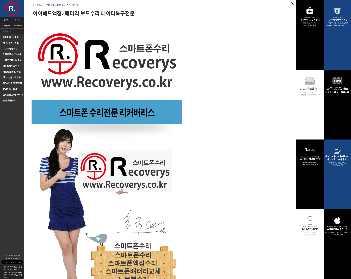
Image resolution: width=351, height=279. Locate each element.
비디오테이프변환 (11, 66)
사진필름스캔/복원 (12, 71)
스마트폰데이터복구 (12, 60)
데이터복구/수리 (11, 37)
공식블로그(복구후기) (13, 95)
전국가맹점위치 (10, 100)
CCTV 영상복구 (10, 48)
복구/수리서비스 (11, 43)
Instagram (6, 26)
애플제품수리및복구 (12, 54)
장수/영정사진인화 (12, 77)
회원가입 (18, 20)
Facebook (18, 26)
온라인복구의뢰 (10, 89)
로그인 (6, 20)
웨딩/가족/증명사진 (12, 83)
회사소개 (7, 31)
